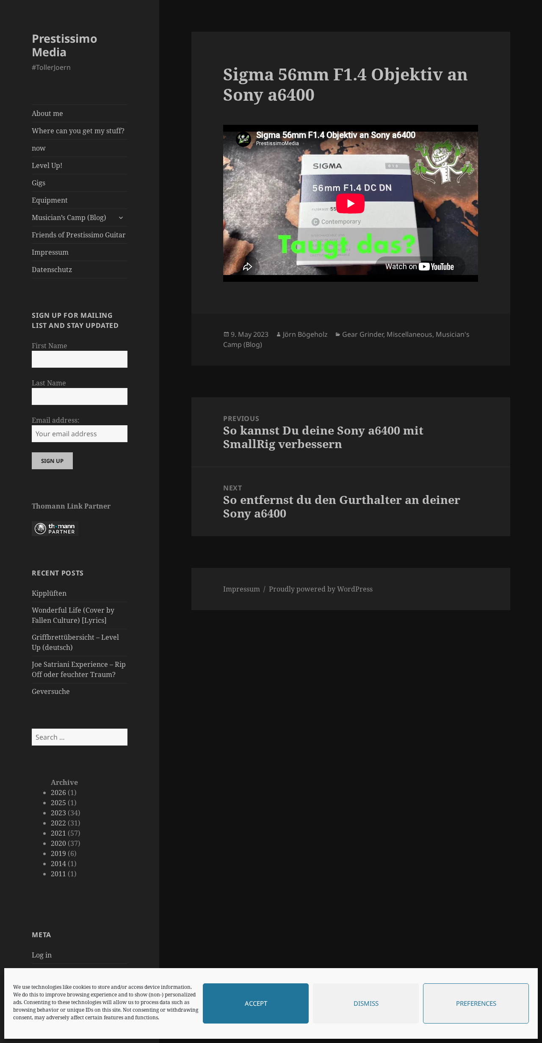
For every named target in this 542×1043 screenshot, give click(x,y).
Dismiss (366, 1003)
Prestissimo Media (64, 45)
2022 (58, 823)
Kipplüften (49, 593)
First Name (49, 345)
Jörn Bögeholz (305, 334)
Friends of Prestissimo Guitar (79, 234)
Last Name (49, 383)
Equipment (50, 200)
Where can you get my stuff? (78, 130)
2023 (58, 812)
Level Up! (47, 165)
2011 (58, 873)
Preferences (476, 1003)
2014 (58, 863)
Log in (42, 955)
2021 (58, 833)
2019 (58, 853)
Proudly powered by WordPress (321, 589)
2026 (58, 792)
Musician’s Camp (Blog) (69, 217)
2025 (58, 802)
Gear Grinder (362, 334)
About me (47, 113)
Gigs (38, 182)
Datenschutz (52, 269)
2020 (58, 843)
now (39, 148)
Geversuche (51, 691)
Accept (256, 1003)
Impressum (50, 252)
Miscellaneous (409, 334)
